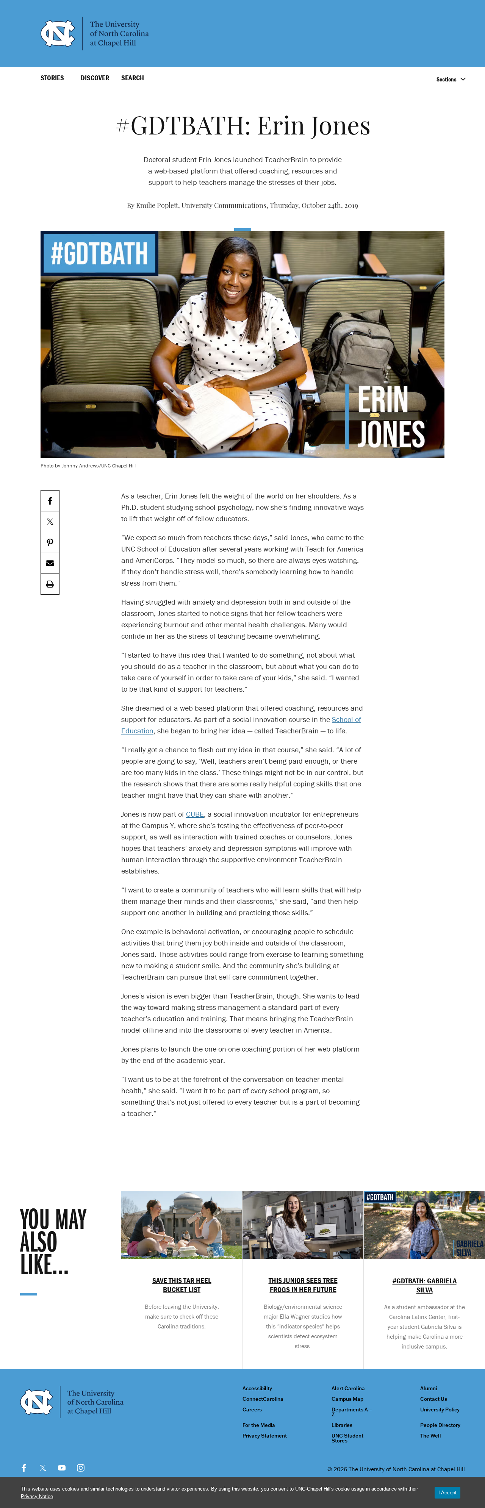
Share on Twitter (50, 521)
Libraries (342, 1425)
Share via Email (50, 563)
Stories (52, 77)
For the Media (258, 1425)
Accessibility (257, 1388)
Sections (446, 79)
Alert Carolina (348, 1388)
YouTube (62, 1468)
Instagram (80, 1468)
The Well (430, 1435)
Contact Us (433, 1399)
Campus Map (347, 1399)
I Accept (447, 1492)
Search (132, 77)
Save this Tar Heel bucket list (181, 1285)
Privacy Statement (264, 1435)
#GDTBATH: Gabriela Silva (425, 1285)
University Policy (440, 1409)
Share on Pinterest (50, 542)
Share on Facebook (50, 501)
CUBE (195, 814)
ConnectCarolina (262, 1399)
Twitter (43, 1468)
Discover (95, 77)
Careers (252, 1409)
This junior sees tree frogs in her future (303, 1285)
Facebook (24, 1468)
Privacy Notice (37, 1496)
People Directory (440, 1425)
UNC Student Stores (347, 1438)
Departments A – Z (352, 1412)
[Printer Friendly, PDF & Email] (50, 584)
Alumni (428, 1388)
